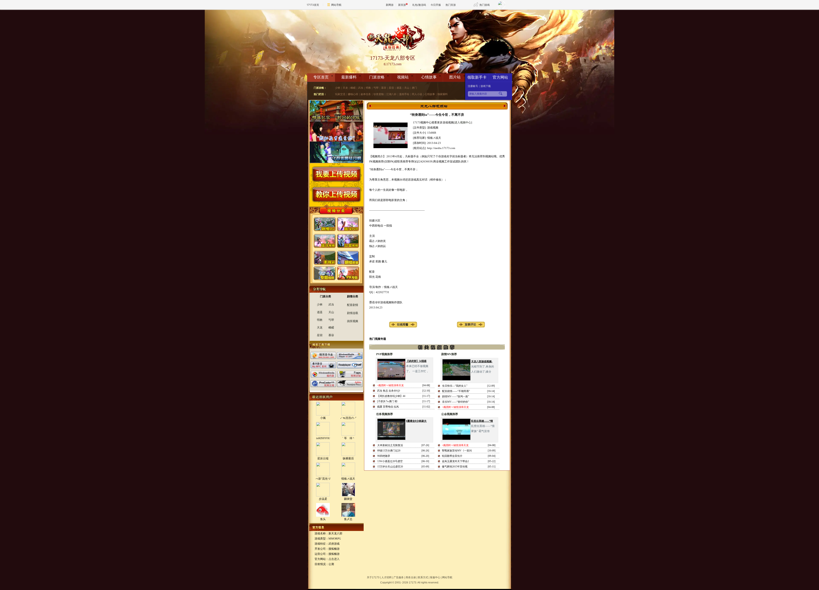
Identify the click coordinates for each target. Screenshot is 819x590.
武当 (360, 87)
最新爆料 (349, 77)
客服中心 (435, 577)
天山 (406, 87)
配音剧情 (352, 305)
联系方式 (423, 577)
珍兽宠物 (378, 94)
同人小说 (417, 94)
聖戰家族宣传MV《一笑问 (457, 450)
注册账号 (473, 86)
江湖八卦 (391, 94)
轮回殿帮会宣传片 (452, 455)
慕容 (383, 87)
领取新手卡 (476, 77)
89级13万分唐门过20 (388, 450)
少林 (337, 87)
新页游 (402, 4)
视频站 (403, 77)
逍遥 (399, 87)
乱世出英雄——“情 (482, 420)
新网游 (390, 4)
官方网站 (500, 77)
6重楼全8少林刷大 (416, 420)
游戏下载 (486, 86)
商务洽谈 (411, 577)
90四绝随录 (383, 455)
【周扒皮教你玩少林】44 (391, 396)
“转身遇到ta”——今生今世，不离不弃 (437, 114)
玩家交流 (340, 94)
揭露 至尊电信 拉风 (388, 406)
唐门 (414, 87)
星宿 (391, 87)
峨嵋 (353, 87)
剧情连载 (352, 313)
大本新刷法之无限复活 (390, 445)
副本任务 (366, 94)
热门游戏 (484, 4)
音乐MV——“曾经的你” (455, 401)
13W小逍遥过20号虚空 (390, 461)
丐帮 (376, 87)
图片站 (455, 77)
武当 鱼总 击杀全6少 (388, 390)
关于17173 (373, 577)
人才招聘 (386, 577)
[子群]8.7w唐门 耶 (387, 401)
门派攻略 (377, 77)
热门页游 (451, 4)
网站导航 (336, 4)
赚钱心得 (353, 94)
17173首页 (313, 4)
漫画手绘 (404, 94)
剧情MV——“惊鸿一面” (455, 396)
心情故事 (429, 77)
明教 (368, 87)
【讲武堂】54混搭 (416, 361)
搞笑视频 (352, 321)
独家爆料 (442, 94)
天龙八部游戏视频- (481, 361)
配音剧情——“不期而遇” (456, 391)
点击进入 (334, 559)
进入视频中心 (463, 122)
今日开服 (436, 4)
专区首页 (321, 77)
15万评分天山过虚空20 (390, 466)
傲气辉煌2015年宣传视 (455, 466)
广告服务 (399, 577)
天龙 (345, 87)
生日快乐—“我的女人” (454, 385)
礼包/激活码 (419, 4)
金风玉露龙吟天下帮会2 (455, 461)
